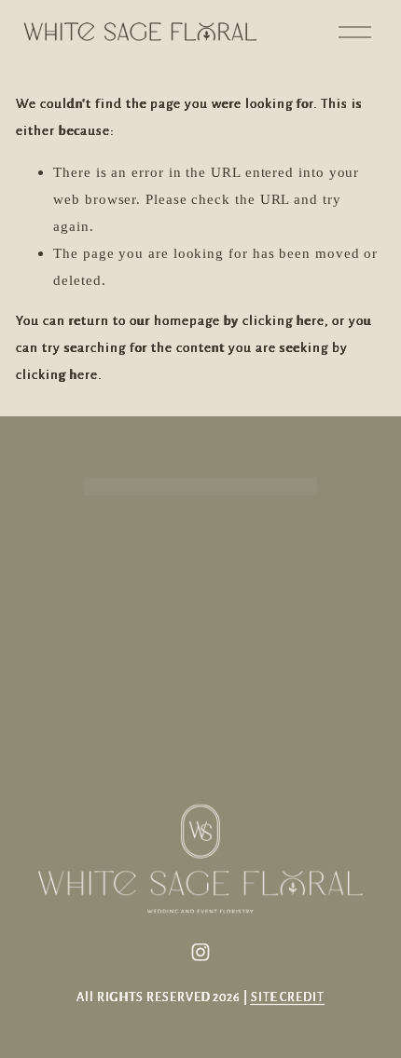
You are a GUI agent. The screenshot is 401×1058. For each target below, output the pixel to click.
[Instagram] (200, 952)
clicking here (283, 321)
